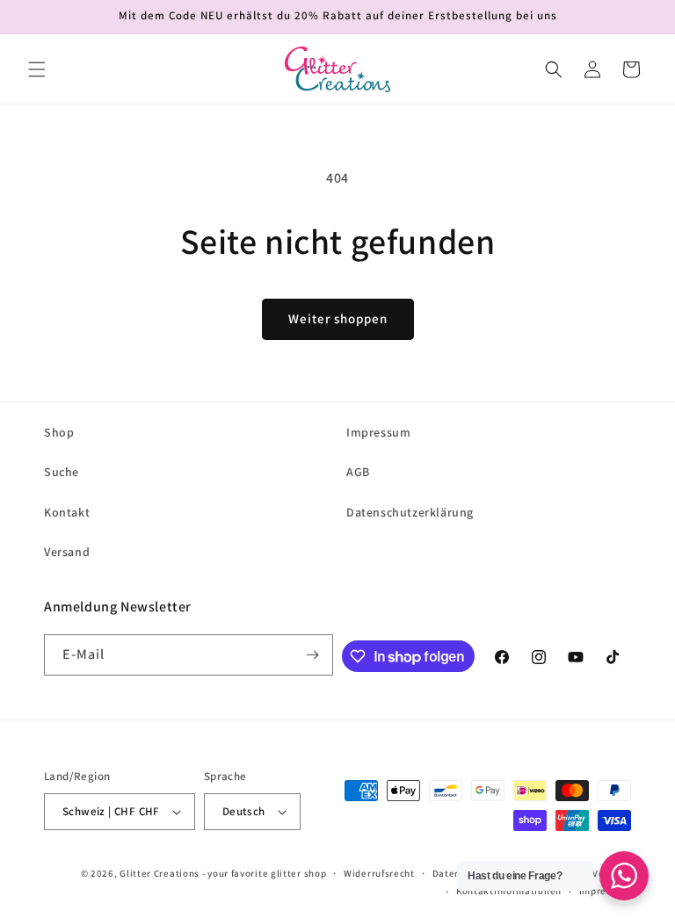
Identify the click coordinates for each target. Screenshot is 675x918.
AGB (358, 472)
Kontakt (67, 512)
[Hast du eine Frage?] (624, 875)
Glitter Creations (160, 873)
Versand (67, 552)
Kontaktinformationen (509, 891)
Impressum (378, 432)
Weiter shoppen (338, 318)
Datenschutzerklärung (410, 512)
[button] (37, 69)
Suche (61, 472)
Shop (59, 432)
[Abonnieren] (313, 655)
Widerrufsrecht (379, 873)
